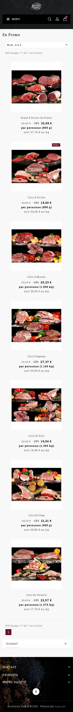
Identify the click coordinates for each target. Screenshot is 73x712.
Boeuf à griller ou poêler (36, 117)
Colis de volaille (36, 595)
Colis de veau (36, 515)
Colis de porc (36, 435)
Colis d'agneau (36, 356)
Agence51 (60, 706)
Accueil (12, 643)
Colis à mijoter (36, 276)
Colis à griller (36, 197)
